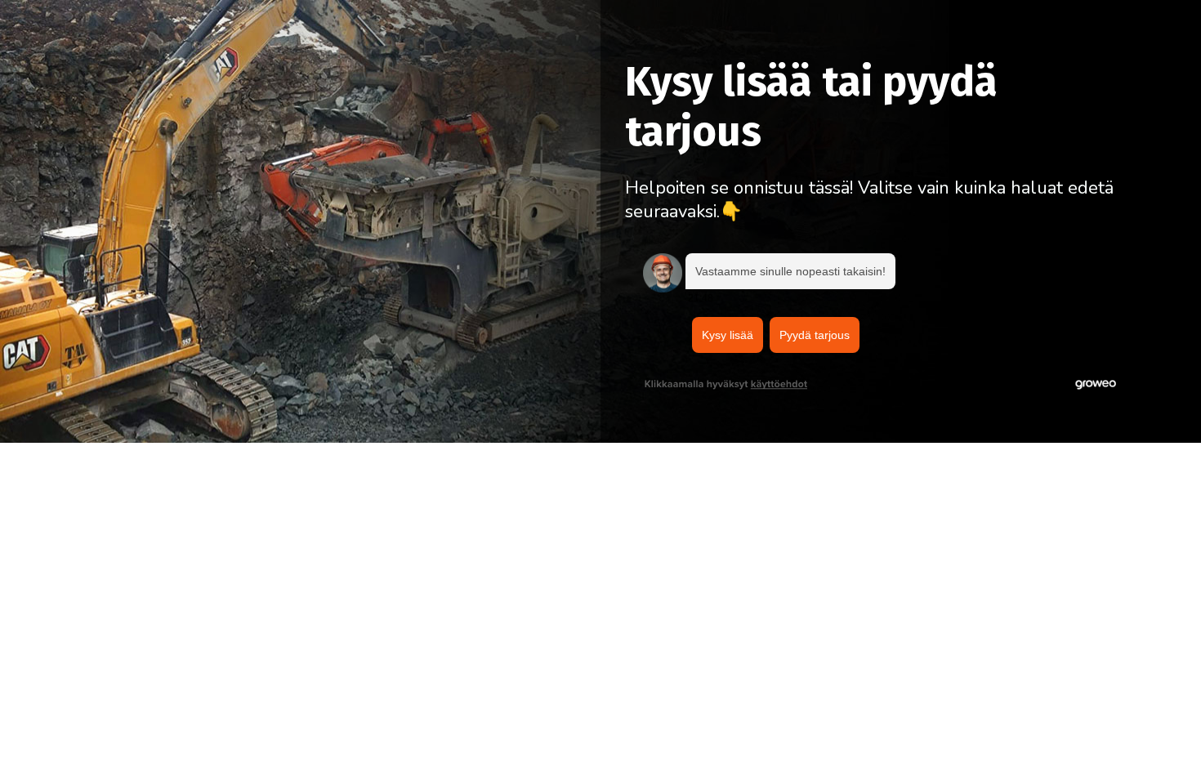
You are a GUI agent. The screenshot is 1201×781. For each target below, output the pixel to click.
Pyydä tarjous (814, 334)
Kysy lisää (727, 334)
